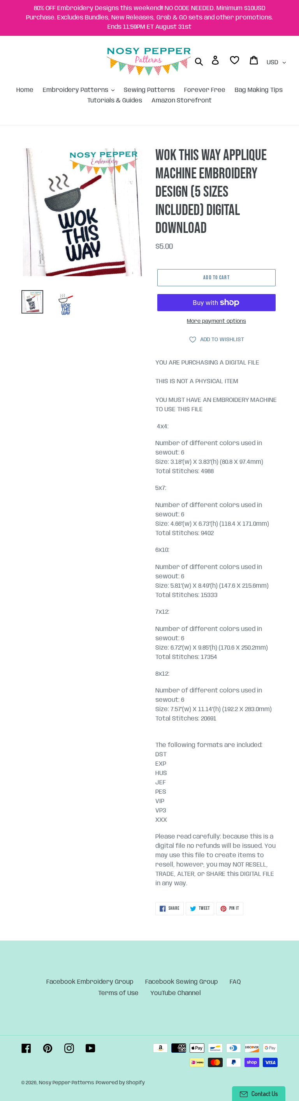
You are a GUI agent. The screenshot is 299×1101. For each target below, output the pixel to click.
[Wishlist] (235, 61)
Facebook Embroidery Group (90, 982)
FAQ (235, 982)
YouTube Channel (175, 993)
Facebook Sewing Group (181, 982)
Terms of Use (118, 993)
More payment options (216, 321)
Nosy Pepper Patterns (66, 1082)
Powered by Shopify (120, 1082)
